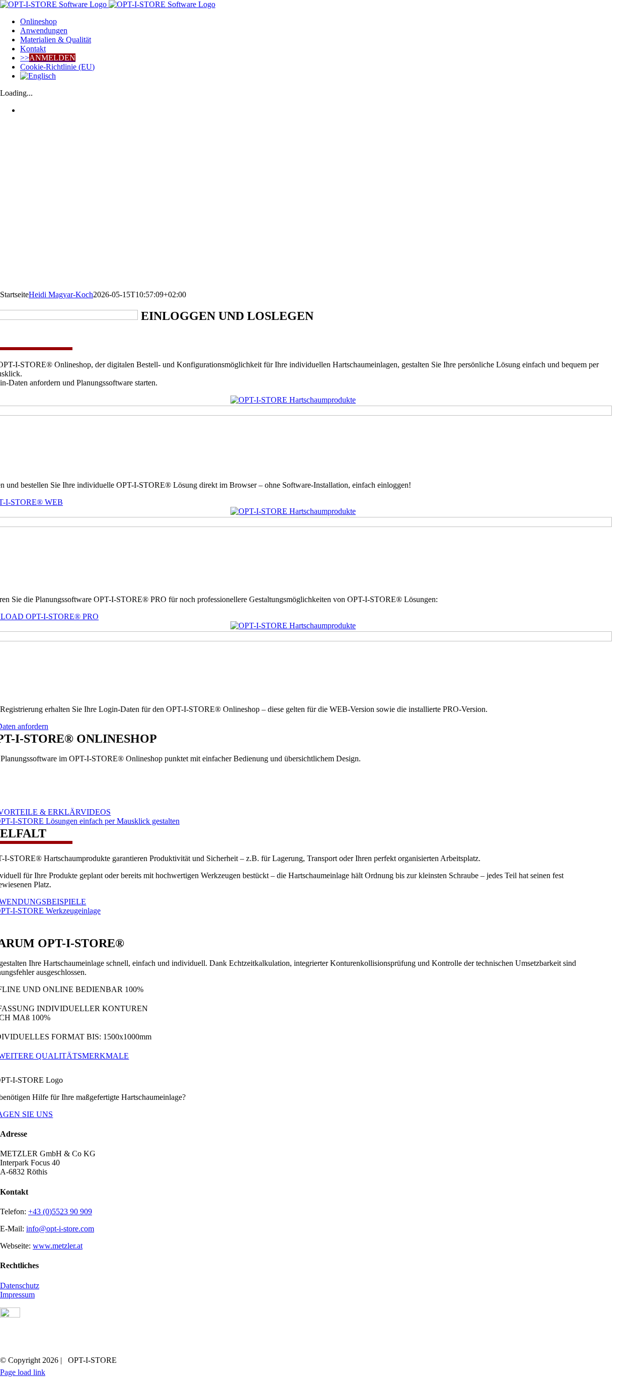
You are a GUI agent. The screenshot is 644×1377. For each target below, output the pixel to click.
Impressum (17, 1294)
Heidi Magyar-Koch (61, 294)
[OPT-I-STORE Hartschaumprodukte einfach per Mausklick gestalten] (293, 625)
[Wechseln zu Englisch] (332, 76)
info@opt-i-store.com (60, 1228)
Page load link (22, 1372)
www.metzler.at (58, 1245)
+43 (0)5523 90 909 (60, 1211)
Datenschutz (19, 1285)
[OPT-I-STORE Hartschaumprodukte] (293, 400)
